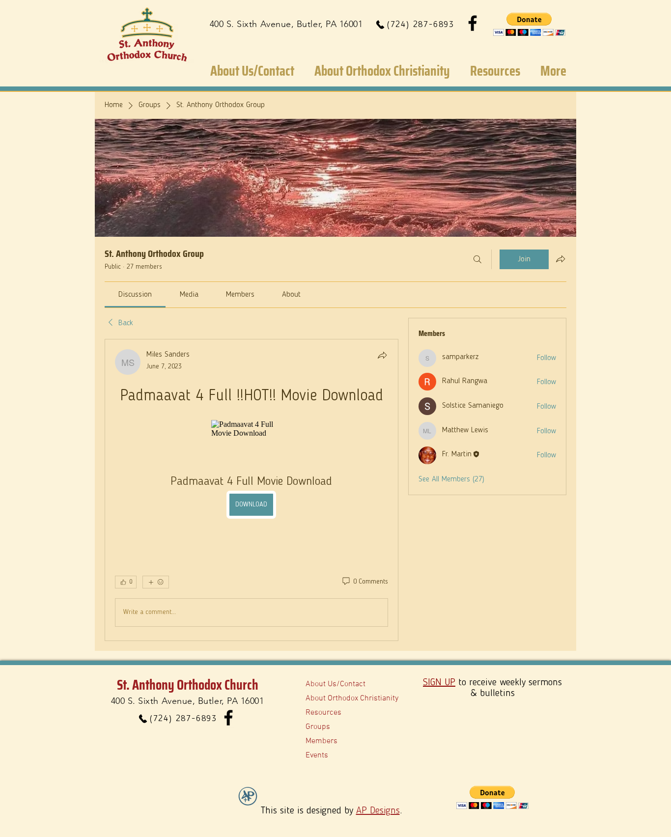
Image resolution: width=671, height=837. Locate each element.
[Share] (382, 355)
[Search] (477, 259)
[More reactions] (155, 582)
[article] (251, 490)
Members (321, 741)
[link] (135, 295)
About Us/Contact (335, 684)
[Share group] (560, 259)
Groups (318, 727)
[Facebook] (472, 23)
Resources (323, 713)
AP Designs (378, 811)
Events (317, 755)
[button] (529, 24)
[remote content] (251, 429)
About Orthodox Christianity (352, 698)
